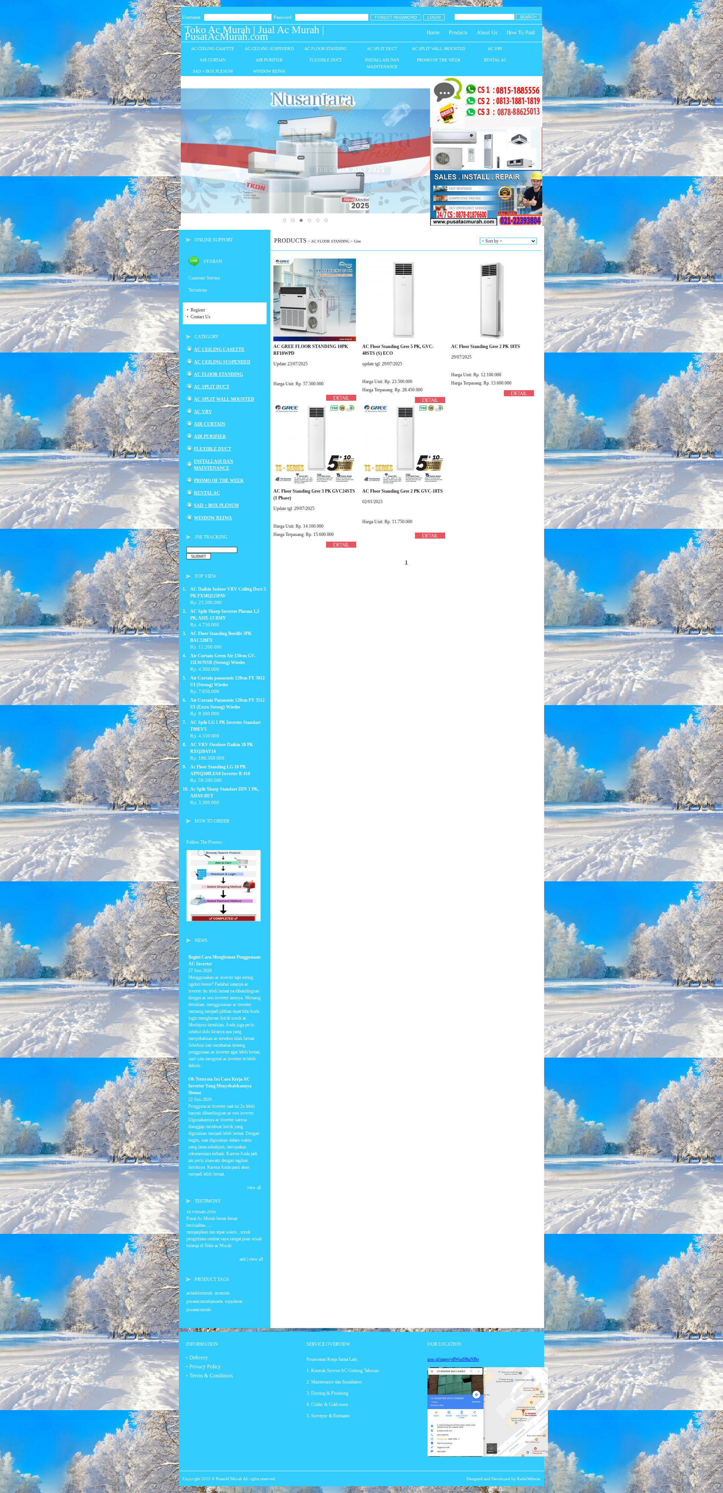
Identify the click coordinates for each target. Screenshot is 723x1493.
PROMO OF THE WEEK (219, 480)
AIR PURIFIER (210, 436)
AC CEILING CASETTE (219, 349)
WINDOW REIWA (213, 518)
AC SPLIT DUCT (211, 386)
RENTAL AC (207, 493)
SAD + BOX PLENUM (216, 505)
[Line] (194, 265)
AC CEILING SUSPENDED (222, 362)
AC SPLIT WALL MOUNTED (224, 399)
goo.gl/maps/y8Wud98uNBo (453, 1359)
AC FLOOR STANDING (218, 374)
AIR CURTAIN (209, 424)
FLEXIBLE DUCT (212, 449)
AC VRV (203, 411)
